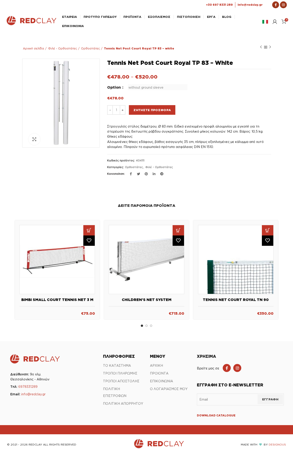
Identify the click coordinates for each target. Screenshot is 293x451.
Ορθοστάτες (90, 48)
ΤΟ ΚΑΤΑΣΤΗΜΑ (117, 365)
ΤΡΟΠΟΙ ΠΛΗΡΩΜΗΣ (120, 373)
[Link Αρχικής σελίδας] (31, 24)
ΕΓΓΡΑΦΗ (270, 399)
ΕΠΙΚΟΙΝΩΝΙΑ (161, 381)
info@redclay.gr (33, 394)
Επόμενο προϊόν (270, 47)
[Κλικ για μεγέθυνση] (34, 139)
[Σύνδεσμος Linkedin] (154, 173)
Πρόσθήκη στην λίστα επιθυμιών (89, 240)
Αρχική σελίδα (33, 48)
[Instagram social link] (237, 368)
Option (114, 87)
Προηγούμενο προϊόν (261, 47)
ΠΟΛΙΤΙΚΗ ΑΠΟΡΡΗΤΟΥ (123, 403)
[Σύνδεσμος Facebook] (275, 4)
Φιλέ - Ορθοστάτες (62, 48)
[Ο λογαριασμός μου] (274, 21)
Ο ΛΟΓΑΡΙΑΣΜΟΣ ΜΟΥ (168, 389)
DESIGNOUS (277, 444)
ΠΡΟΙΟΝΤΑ (159, 373)
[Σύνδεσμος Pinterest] (146, 173)
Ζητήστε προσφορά (152, 110)
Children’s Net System (146, 300)
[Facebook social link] (227, 368)
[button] (89, 230)
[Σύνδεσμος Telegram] (161, 173)
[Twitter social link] (138, 173)
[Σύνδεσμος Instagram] (283, 4)
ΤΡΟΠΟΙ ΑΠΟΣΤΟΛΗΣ (121, 381)
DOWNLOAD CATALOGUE (216, 415)
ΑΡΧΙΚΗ (156, 365)
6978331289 (28, 386)
